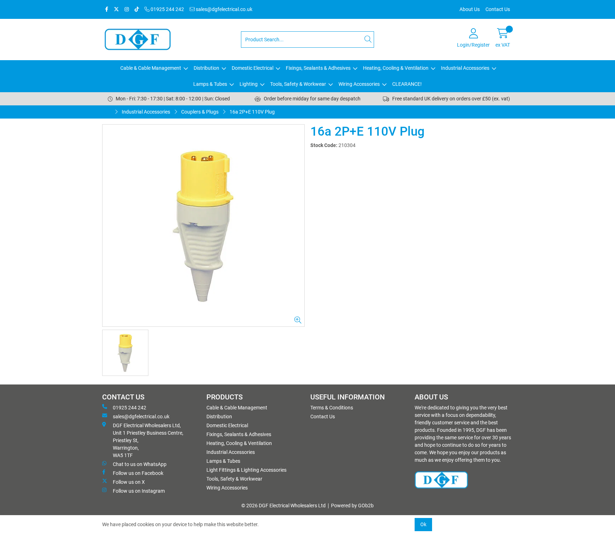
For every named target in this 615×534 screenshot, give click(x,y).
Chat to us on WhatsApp (140, 464)
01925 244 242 (166, 9)
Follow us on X (129, 482)
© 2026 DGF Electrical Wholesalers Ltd (283, 505)
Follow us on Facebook (138, 473)
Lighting (249, 84)
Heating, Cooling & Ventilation (396, 68)
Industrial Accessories (465, 68)
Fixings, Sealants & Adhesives (318, 68)
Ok (423, 524)
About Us (469, 9)
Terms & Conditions (331, 407)
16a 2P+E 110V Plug (252, 112)
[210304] (203, 225)
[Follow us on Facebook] (106, 9)
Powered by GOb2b (352, 505)
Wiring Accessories (359, 84)
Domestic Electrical (252, 68)
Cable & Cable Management (150, 68)
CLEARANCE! (407, 84)
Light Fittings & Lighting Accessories (246, 470)
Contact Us (497, 9)
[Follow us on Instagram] (127, 9)
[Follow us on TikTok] (137, 9)
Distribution (206, 68)
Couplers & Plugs (200, 112)
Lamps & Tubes (210, 84)
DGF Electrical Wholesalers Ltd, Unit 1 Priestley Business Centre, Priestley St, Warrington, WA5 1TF (148, 440)
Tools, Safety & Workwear (298, 84)
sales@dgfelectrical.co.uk (223, 9)
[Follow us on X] (116, 9)
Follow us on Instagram (139, 491)
